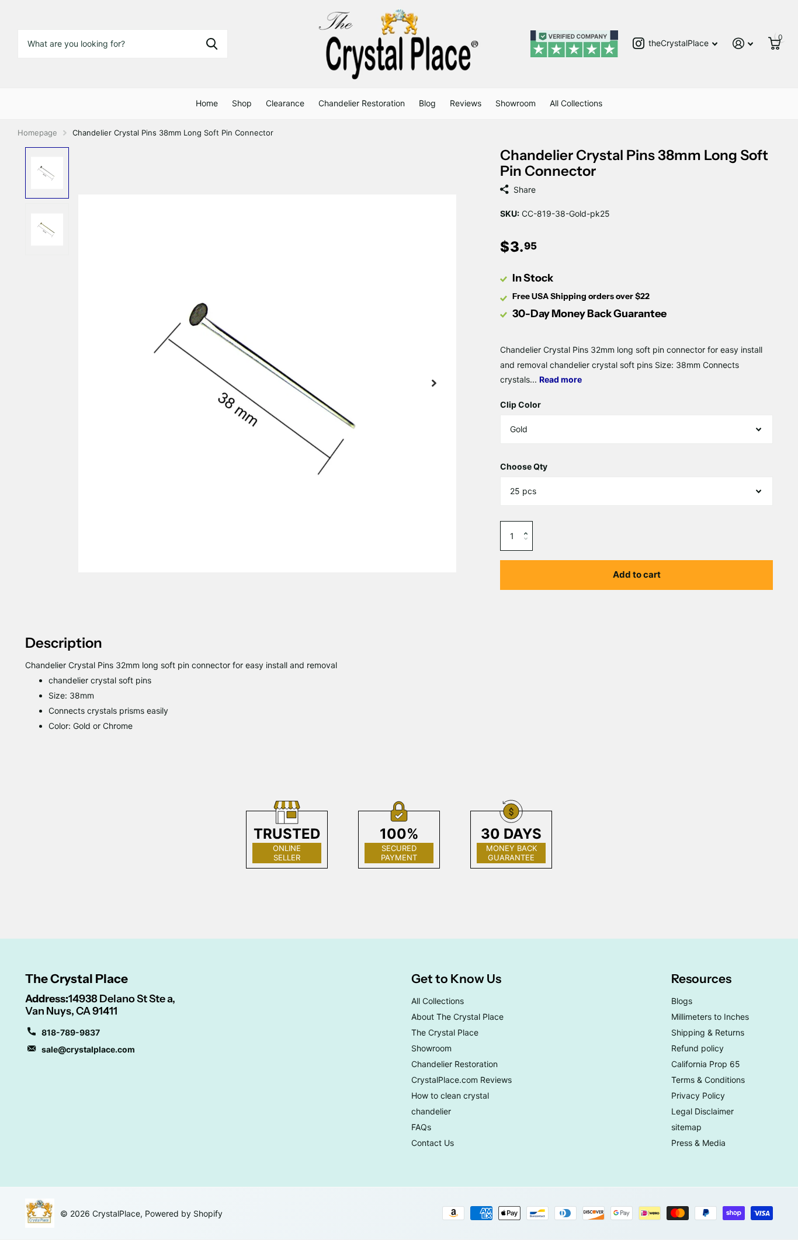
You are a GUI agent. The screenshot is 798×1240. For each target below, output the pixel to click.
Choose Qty (523, 466)
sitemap (686, 1127)
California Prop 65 (705, 1064)
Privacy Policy (698, 1095)
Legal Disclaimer (702, 1111)
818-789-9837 (70, 1032)
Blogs (681, 1001)
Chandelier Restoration (361, 103)
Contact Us (432, 1143)
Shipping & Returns (707, 1032)
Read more (560, 379)
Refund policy (697, 1048)
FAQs (421, 1127)
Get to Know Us (456, 978)
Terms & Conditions (708, 1080)
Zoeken (212, 43)
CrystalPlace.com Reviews (461, 1080)
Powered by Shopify (184, 1213)
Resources (701, 978)
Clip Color (520, 404)
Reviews (465, 103)
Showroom (515, 103)
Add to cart (637, 574)
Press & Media (698, 1143)
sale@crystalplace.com (88, 1049)
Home (207, 103)
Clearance (285, 103)
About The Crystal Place (457, 1017)
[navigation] (47, 173)
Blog (427, 103)
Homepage (37, 132)
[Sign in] (743, 43)
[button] (528, 525)
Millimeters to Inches (710, 1017)
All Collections (576, 103)
